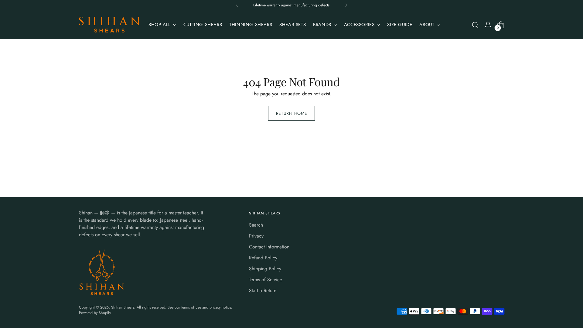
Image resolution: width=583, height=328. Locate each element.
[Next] (346, 5)
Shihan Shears (122, 307)
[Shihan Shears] (109, 24)
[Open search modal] (475, 25)
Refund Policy (263, 257)
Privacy (256, 235)
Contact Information (269, 246)
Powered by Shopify (95, 313)
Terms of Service (265, 279)
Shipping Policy (265, 268)
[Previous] (237, 5)
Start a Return (262, 290)
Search (256, 224)
